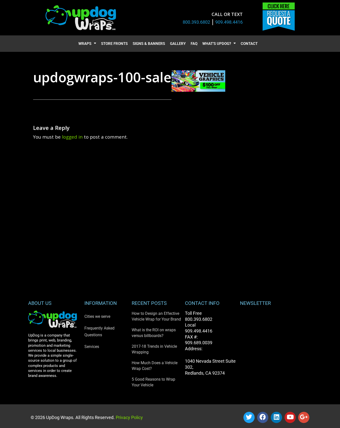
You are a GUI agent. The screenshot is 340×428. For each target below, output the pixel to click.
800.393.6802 (196, 22)
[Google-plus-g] (303, 417)
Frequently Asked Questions (99, 331)
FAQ (194, 43)
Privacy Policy (129, 417)
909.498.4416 (229, 22)
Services (91, 346)
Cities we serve (97, 316)
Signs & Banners (149, 43)
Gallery (178, 43)
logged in (72, 137)
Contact (249, 43)
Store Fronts (114, 43)
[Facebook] (262, 417)
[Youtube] (290, 417)
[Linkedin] (276, 417)
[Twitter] (249, 417)
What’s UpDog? (216, 43)
